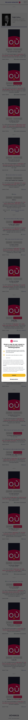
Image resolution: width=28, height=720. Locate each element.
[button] (14, 358)
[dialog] (14, 360)
